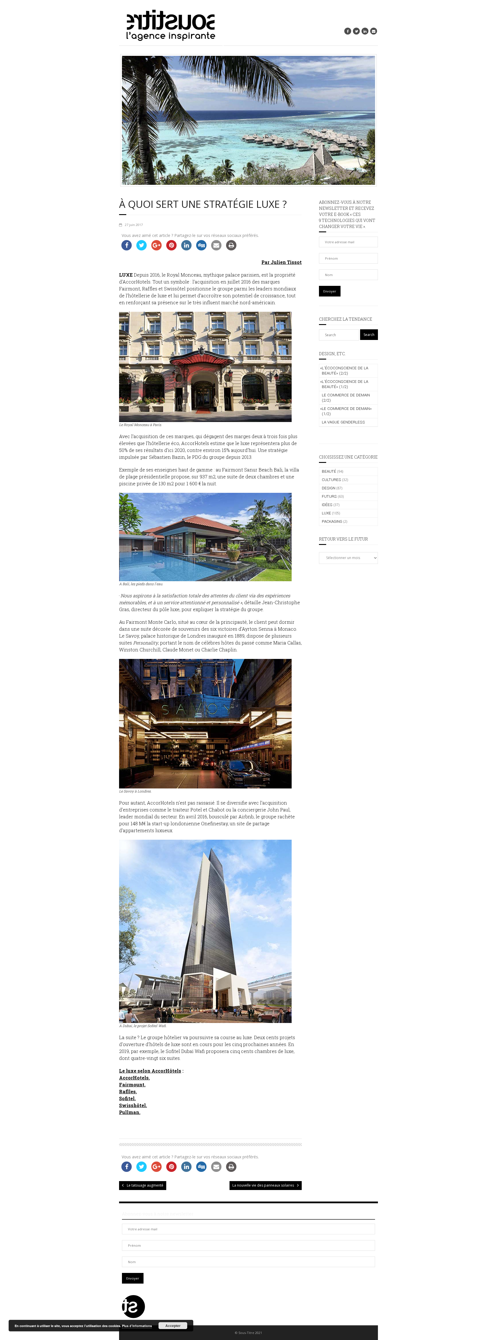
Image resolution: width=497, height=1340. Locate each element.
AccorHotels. (134, 1078)
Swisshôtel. (133, 1105)
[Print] (231, 248)
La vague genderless (343, 422)
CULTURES (331, 479)
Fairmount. (132, 1084)
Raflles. (128, 1091)
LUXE (326, 513)
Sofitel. (127, 1098)
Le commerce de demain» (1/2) (346, 411)
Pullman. (129, 1112)
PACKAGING (332, 521)
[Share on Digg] (201, 248)
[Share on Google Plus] (156, 248)
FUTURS (329, 496)
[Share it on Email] (216, 248)
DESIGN (328, 488)
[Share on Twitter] (141, 248)
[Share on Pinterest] (171, 248)
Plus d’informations (137, 1326)
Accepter (173, 1325)
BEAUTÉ (329, 471)
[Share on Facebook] (126, 248)
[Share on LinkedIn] (186, 248)
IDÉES (327, 505)
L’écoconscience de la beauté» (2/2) (344, 370)
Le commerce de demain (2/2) (346, 397)
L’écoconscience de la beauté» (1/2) (344, 384)
